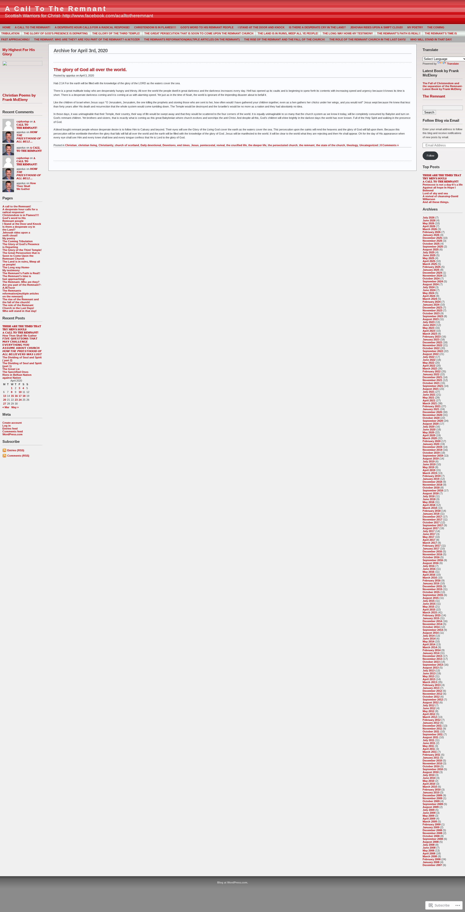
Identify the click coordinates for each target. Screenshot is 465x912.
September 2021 (433, 385)
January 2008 (431, 862)
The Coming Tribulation (17, 241)
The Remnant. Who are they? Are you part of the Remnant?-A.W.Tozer (87, 39)
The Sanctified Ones (15, 371)
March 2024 (430, 298)
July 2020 (428, 426)
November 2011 (432, 728)
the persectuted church (283, 145)
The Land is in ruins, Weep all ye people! (288, 33)
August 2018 (431, 493)
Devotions (169, 145)
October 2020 (431, 417)
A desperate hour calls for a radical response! (92, 27)
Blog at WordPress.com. (232, 882)
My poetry (415, 27)
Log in (6, 425)
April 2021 (429, 400)
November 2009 (432, 798)
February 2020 (432, 441)
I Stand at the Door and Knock (261, 27)
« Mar (5, 407)
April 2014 (429, 644)
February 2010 (432, 789)
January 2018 (431, 513)
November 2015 (432, 589)
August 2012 (431, 702)
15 (12, 395)
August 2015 (431, 597)
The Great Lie (11, 369)
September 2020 (433, 420)
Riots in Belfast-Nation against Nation (16, 376)
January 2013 (431, 687)
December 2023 (432, 307)
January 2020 (431, 444)
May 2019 (428, 467)
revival (221, 145)
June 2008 (429, 847)
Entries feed (10, 428)
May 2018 (428, 502)
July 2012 (428, 705)
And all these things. (436, 202)
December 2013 (432, 656)
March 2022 (430, 368)
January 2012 (431, 722)
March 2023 (430, 333)
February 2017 (432, 545)
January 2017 (431, 548)
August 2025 (431, 249)
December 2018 (432, 481)
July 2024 (428, 287)
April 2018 (429, 505)
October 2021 (431, 383)
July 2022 (428, 356)
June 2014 (429, 638)
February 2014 (432, 650)
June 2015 (429, 603)
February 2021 (432, 406)
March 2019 (430, 473)
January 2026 (431, 235)
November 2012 (432, 693)
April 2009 (429, 818)
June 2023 (429, 325)
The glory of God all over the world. (90, 69)
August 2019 (431, 458)
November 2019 (432, 449)
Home (6, 27)
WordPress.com (12, 434)
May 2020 (428, 432)
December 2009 (432, 795)
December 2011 (432, 725)
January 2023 (431, 339)
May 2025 (428, 258)
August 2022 (431, 354)
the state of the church (330, 145)
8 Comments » (389, 145)
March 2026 (430, 229)
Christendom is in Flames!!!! (155, 27)
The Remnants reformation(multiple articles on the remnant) (192, 39)
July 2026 (428, 217)
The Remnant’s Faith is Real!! (398, 33)
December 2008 (432, 830)
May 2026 (428, 223)
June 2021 (429, 394)
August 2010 (431, 772)
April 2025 (429, 261)
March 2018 (430, 507)
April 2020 (429, 435)
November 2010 (432, 763)
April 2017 (429, 539)
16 (16, 395)
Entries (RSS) (15, 450)
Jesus (195, 145)
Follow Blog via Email (441, 120)
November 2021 (432, 380)
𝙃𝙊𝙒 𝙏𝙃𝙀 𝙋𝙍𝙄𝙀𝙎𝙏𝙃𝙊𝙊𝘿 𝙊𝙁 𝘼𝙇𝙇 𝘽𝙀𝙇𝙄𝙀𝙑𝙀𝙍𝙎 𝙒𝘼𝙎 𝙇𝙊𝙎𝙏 (22, 353)
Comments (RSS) (18, 455)
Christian (71, 145)
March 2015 (430, 612)
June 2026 (429, 220)
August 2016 (431, 563)
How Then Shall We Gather (26, 186)
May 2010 (428, 780)
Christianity (106, 145)
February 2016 (432, 580)
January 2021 (431, 409)
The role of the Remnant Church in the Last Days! (367, 39)
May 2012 (428, 711)
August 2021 (431, 388)
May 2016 (428, 571)
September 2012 (433, 699)
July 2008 (428, 844)
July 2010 (428, 775)
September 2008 (433, 838)
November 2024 (432, 275)
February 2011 (431, 754)
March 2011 (430, 751)
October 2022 (431, 348)
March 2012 (430, 717)
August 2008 (431, 841)
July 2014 (428, 635)
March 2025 (430, 264)
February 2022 (432, 371)
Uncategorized (368, 145)
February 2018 (432, 510)
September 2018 (433, 490)
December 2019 (432, 446)
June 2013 (429, 673)
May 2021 (428, 397)
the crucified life (236, 145)
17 (20, 395)
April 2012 (429, 714)
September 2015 (433, 595)
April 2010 (429, 783)
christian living (87, 145)
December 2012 (432, 690)
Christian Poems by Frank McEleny (19, 97)
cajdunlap (22, 121)
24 (20, 399)
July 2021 (428, 391)
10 (20, 392)
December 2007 (432, 865)
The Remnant (434, 96)
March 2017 (430, 542)
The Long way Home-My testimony (348, 33)
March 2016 (430, 577)
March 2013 (430, 682)
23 (16, 399)
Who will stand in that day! (431, 39)
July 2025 (428, 252)
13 (4, 395)
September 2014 (433, 629)
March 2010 (430, 786)
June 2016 (429, 568)
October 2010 (431, 766)
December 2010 (432, 760)
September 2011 (433, 734)
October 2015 (431, 592)
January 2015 (431, 618)
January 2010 (431, 792)
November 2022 (432, 345)
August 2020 (431, 423)
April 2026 (429, 226)
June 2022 (429, 359)
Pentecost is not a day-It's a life (443, 184)
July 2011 (428, 740)
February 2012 (432, 719)
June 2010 (429, 777)
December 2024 (432, 272)
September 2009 (433, 804)
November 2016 (432, 554)
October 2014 (431, 627)
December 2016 (432, 551)
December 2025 (432, 237)
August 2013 (431, 667)
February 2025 (432, 266)
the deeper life (257, 145)
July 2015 (428, 600)
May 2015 (428, 606)
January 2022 (431, 374)
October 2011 (431, 731)
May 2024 (428, 293)
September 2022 (433, 351)
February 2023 (432, 336)
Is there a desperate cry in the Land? (317, 27)
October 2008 (431, 836)
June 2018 (429, 499)
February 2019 (432, 476)
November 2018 (432, 484)
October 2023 (431, 313)
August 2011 (430, 737)
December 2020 (432, 412)
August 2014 (431, 632)
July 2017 (428, 531)
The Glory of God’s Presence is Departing (56, 33)
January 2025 (431, 269)
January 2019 (431, 478)
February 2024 (432, 301)
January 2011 (431, 757)
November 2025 (432, 240)
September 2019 (433, 455)
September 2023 (433, 316)
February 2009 (432, 824)
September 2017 (433, 525)
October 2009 (431, 801)
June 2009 (429, 812)
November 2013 (432, 658)
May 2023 (428, 327)
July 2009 (428, 809)
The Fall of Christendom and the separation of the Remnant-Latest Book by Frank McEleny (443, 86)
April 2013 (429, 679)
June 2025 (429, 255)
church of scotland (127, 145)
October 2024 (431, 278)
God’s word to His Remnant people (206, 27)
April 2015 (429, 609)
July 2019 (428, 461)
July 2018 (428, 496)
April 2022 (429, 365)
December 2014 (432, 621)
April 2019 (429, 470)
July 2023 (428, 322)
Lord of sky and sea (435, 193)
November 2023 (432, 310)
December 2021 (432, 377)
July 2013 (428, 670)
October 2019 (431, 452)
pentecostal (207, 145)
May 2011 (428, 746)
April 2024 (429, 295)
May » (15, 407)
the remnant (307, 145)
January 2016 (431, 583)
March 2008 (430, 856)
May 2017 (428, 536)
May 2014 (428, 641)
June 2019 (429, 464)
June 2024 (429, 290)
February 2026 (432, 232)
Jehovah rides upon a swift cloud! (376, 27)
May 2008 (428, 850)
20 (4, 399)
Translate (453, 63)
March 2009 (430, 821)
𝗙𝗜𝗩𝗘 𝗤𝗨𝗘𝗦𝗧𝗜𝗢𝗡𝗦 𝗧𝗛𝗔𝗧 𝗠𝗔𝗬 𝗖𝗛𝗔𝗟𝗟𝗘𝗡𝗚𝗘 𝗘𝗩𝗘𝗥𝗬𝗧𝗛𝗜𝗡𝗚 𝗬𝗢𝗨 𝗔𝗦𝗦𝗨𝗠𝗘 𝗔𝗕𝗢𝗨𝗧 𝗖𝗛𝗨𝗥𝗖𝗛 (20, 343)
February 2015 (432, 615)
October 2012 (431, 696)
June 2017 (429, 534)
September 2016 (433, 560)
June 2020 (429, 429)
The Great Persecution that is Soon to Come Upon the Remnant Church (198, 33)
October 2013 (431, 661)
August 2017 (431, 528)
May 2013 (428, 676)
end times (183, 145)
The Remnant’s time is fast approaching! (16, 277)
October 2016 (431, 557)
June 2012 (429, 708)
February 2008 (432, 859)
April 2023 (429, 330)
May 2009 (428, 815)
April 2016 (429, 574)
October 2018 (431, 487)
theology (352, 145)
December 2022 (432, 342)
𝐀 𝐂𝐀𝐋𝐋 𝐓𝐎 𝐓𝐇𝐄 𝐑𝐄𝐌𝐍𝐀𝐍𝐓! (26, 124)
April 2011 (429, 748)
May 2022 (428, 362)
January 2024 (431, 304)
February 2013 (432, 685)
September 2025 (433, 246)
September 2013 (433, 664)
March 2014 (430, 647)
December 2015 (432, 586)
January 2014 (431, 653)
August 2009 (431, 807)
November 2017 (432, 519)
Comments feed (12, 431)
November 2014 (432, 624)
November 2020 (432, 415)
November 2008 (432, 833)
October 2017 (431, 522)
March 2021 (430, 403)
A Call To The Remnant (56, 9)
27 (4, 403)
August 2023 (431, 319)
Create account (12, 422)
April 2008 (429, 853)
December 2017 (432, 516)
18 (24, 395)
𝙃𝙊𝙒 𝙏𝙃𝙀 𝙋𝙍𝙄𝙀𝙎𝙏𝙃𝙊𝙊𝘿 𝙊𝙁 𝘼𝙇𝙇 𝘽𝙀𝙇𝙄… (28, 137)
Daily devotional (150, 145)
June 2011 (429, 743)
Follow (430, 155)
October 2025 (431, 243)
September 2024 (433, 281)
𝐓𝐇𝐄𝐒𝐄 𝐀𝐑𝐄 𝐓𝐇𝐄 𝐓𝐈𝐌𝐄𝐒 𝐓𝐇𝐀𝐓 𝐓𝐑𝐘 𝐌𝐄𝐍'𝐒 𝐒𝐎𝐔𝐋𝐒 (442, 177)
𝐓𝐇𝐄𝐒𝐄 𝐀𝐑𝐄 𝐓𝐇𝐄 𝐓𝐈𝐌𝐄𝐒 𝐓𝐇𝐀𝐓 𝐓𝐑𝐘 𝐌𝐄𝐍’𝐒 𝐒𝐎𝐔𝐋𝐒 (21, 328)
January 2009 (431, 827)
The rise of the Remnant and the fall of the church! (284, 39)
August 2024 (431, 284)
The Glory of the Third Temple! (116, 33)
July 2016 (428, 566)
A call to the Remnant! (32, 27)
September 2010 (433, 769)
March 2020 (430, 438)
